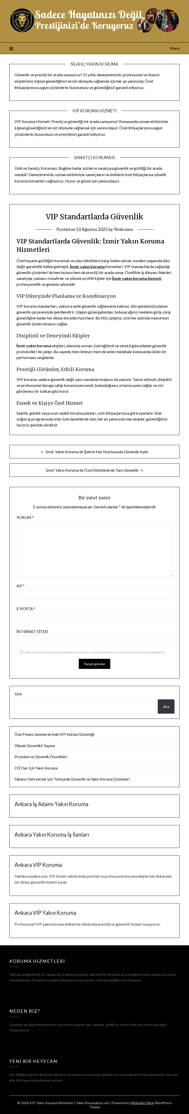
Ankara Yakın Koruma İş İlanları (52, 834)
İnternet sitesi (32, 631)
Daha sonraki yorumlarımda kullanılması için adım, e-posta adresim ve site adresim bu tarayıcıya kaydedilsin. (95, 652)
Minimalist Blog (142, 1103)
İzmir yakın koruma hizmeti (136, 278)
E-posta (25, 608)
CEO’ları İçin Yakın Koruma (36, 768)
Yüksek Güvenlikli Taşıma (35, 745)
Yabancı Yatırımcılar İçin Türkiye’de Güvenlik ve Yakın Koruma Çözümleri (72, 779)
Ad (20, 585)
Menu (174, 48)
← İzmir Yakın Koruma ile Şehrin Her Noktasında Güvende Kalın (94, 451)
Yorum (25, 517)
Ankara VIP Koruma (38, 864)
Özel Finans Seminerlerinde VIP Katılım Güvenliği (54, 734)
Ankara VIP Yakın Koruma (45, 912)
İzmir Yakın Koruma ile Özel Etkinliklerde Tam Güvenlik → (94, 470)
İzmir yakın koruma (87, 266)
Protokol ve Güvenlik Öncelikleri (41, 756)
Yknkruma (123, 229)
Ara (18, 694)
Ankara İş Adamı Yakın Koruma (51, 804)
